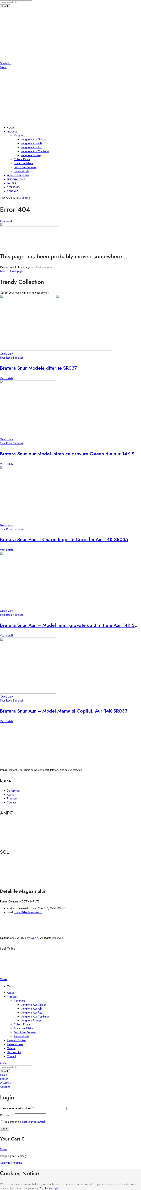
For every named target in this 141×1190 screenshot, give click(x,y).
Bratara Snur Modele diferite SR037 (38, 368)
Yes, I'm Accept (48, 1188)
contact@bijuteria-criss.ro (28, 912)
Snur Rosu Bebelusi (11, 358)
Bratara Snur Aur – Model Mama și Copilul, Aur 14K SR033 (63, 710)
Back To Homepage (11, 271)
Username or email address (17, 1108)
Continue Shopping (11, 1163)
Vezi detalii (6, 378)
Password (7, 1115)
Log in (4, 1128)
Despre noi (13, 791)
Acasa (10, 795)
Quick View (6, 354)
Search (4, 6)
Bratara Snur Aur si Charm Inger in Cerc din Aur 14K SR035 (64, 539)
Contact (11, 802)
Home (3, 221)
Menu (3, 67)
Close (3, 979)
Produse (12, 799)
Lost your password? (34, 1122)
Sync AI (34, 938)
